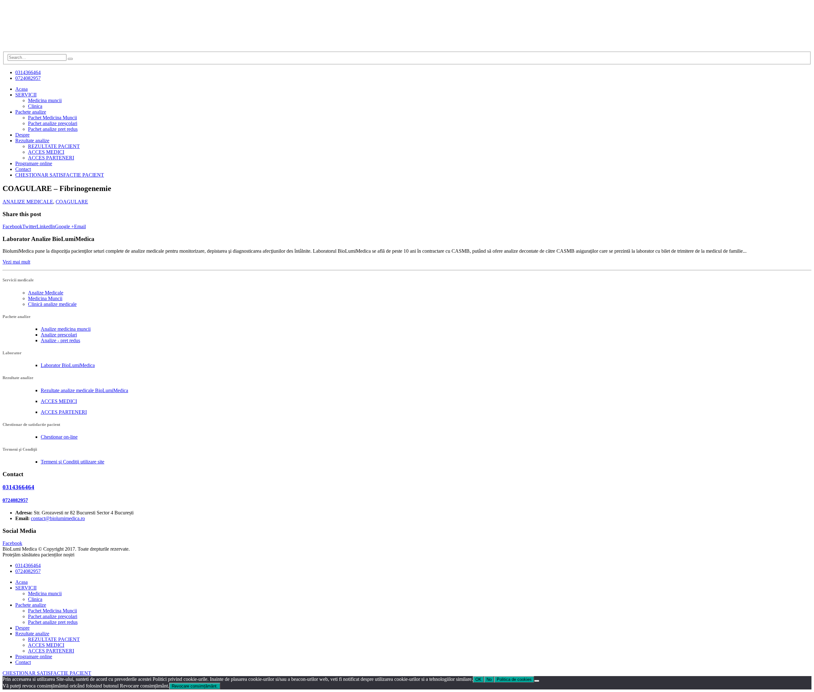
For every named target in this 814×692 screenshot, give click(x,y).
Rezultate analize (32, 140)
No (489, 679)
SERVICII (26, 94)
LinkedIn (46, 226)
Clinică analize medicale (52, 304)
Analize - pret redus (60, 340)
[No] (536, 681)
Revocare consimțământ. (195, 686)
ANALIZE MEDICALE (28, 201)
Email (80, 226)
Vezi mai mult (16, 262)
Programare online (33, 163)
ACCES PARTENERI (51, 157)
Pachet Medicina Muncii (52, 117)
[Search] (70, 59)
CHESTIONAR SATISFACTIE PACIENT (59, 175)
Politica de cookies (514, 679)
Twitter (29, 226)
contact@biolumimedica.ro (58, 518)
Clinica (35, 106)
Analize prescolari (59, 334)
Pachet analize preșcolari (52, 123)
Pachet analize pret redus (53, 129)
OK (478, 679)
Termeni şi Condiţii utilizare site (72, 461)
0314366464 (28, 72)
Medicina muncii (45, 100)
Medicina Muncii (45, 298)
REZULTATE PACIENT (54, 146)
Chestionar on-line (59, 437)
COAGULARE (72, 201)
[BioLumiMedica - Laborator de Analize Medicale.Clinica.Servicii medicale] (50, 48)
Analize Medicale (45, 292)
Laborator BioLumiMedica (68, 365)
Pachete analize (30, 112)
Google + (64, 226)
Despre (22, 135)
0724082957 (28, 78)
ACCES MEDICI (46, 152)
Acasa (21, 89)
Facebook (12, 226)
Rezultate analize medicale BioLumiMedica (84, 390)
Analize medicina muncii (66, 329)
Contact (23, 169)
